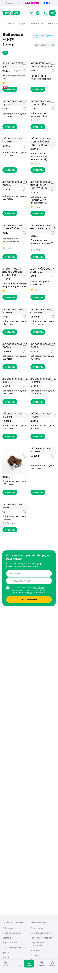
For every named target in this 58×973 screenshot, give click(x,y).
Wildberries (32, 3)
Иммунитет (37, 23)
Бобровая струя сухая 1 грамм (14, 517)
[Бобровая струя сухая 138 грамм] (15, 460)
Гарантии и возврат (41, 937)
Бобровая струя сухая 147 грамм (14, 322)
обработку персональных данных (27, 588)
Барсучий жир (10, 942)
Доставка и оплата (41, 933)
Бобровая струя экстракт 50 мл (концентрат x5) (38, 200)
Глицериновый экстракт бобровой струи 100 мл (14, 285)
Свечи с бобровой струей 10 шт (39, 283)
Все (5, 53)
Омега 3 (6, 937)
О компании (37, 928)
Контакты (36, 950)
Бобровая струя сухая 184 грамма (42, 322)
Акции (22, 23)
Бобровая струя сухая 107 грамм (14, 154)
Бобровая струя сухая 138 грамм (14, 483)
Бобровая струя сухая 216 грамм (42, 467)
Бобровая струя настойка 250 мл (11, 240)
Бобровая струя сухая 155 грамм (14, 392)
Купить (10, 89)
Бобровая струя (11, 928)
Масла (6, 957)
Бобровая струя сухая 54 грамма (42, 392)
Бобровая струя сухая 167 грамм (14, 427)
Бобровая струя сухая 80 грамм (42, 357)
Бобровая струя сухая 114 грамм (14, 115)
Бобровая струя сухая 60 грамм (42, 427)
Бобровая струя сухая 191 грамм (14, 357)
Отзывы (35, 955)
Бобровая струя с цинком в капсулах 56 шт (41, 243)
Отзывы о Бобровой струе (43, 36)
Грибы (5, 952)
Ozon (47, 3)
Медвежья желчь (11, 933)
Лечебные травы (11, 947)
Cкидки (10, 23)
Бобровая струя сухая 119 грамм (14, 197)
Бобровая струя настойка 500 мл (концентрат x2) (39, 156)
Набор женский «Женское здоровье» (41, 77)
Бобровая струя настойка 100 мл (39, 114)
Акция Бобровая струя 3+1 (14, 77)
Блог (33, 960)
